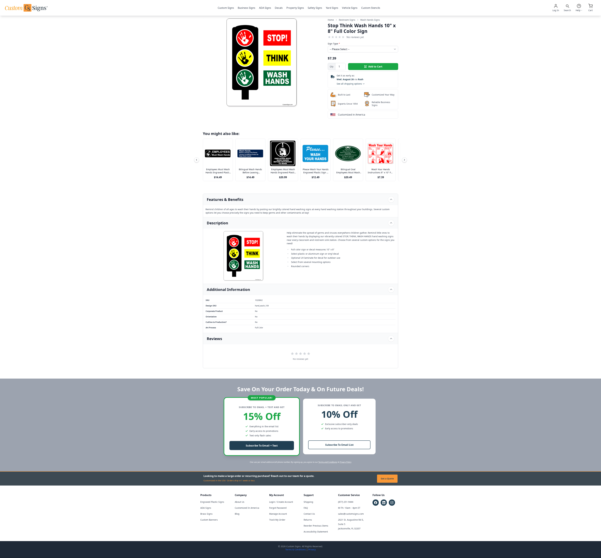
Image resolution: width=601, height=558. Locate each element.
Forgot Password (278, 507)
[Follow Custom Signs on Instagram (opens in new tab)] (392, 502)
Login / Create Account (281, 501)
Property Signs (295, 8)
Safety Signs (315, 8)
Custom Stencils (370, 8)
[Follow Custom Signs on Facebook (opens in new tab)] (375, 502)
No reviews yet (355, 37)
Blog (237, 513)
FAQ (306, 507)
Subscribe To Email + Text (262, 445)
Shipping (308, 501)
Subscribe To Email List (339, 445)
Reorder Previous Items (316, 525)
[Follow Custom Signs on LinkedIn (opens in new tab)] (384, 502)
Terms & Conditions (295, 549)
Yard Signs (332, 8)
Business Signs (246, 8)
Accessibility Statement (316, 531)
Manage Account (278, 513)
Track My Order (277, 519)
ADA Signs (265, 8)
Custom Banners (209, 519)
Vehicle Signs (349, 8)
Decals (279, 8)
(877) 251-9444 (345, 501)
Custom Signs (226, 8)
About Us (239, 501)
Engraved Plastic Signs (212, 501)
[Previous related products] (196, 159)
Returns (308, 519)
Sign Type (334, 43)
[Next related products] (404, 159)
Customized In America (247, 507)
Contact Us (309, 513)
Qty (331, 66)
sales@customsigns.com (351, 513)
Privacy (312, 549)
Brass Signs (206, 513)
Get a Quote (387, 478)
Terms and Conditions (327, 462)
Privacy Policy (345, 462)
